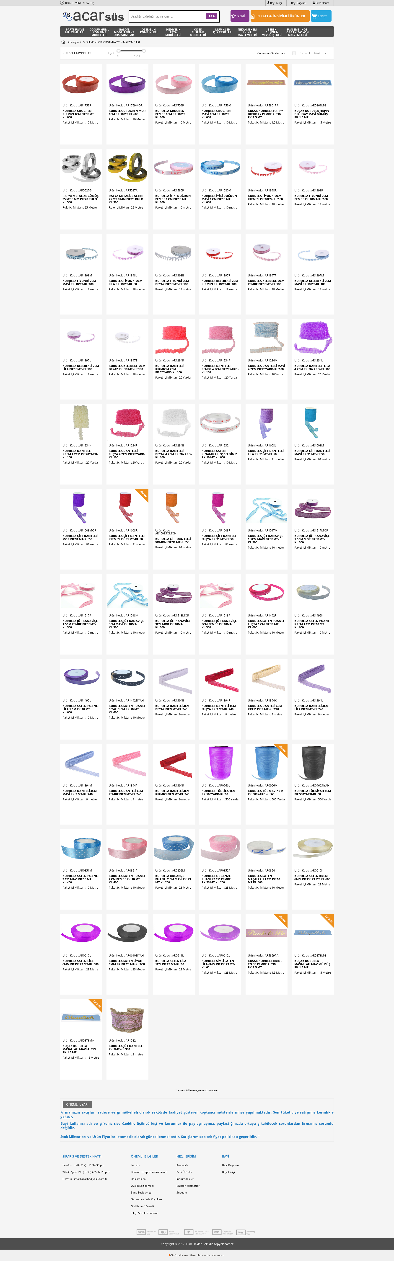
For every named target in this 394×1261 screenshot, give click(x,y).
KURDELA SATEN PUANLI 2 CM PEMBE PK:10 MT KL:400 (127, 879)
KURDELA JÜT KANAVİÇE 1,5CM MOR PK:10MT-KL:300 (311, 539)
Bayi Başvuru (298, 3)
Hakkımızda (138, 1179)
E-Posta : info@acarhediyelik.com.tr (84, 1179)
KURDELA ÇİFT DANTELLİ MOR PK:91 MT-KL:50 (80, 537)
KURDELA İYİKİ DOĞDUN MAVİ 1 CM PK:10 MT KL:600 (219, 199)
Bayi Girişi (276, 3)
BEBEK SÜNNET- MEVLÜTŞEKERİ (272, 31)
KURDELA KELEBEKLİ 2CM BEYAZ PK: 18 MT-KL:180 (127, 367)
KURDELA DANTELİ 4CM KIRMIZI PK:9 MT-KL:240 (172, 792)
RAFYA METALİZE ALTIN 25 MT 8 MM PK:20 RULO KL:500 (126, 199)
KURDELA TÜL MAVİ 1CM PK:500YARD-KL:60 (265, 792)
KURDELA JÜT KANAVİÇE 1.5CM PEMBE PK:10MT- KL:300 (80, 624)
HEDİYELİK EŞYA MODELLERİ (173, 31)
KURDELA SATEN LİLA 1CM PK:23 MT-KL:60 (170, 962)
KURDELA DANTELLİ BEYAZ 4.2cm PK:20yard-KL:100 (173, 454)
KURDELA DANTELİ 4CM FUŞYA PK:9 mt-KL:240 (219, 707)
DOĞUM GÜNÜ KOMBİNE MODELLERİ (99, 31)
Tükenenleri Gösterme (312, 53)
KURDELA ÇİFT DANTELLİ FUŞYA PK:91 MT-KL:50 (219, 537)
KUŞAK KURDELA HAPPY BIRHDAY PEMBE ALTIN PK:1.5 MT (265, 114)
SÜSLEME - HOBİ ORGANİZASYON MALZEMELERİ (297, 31)
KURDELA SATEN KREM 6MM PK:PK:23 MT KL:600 (312, 877)
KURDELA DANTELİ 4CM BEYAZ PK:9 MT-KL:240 (172, 707)
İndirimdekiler (185, 1179)
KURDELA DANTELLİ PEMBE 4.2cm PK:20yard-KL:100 (220, 369)
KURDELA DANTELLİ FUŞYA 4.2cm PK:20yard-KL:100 (127, 454)
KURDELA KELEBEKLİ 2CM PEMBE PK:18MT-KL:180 (266, 282)
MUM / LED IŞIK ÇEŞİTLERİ (222, 31)
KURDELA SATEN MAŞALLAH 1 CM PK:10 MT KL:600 (264, 879)
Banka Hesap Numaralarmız (149, 1172)
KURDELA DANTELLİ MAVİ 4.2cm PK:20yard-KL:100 (266, 367)
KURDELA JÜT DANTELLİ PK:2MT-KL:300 (126, 1047)
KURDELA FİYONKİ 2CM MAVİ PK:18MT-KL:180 (79, 282)
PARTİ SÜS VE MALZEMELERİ (74, 31)
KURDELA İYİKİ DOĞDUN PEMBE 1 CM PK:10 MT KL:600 (173, 199)
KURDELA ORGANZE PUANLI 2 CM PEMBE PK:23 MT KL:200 (216, 879)
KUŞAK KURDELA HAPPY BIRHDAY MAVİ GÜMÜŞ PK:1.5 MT (311, 114)
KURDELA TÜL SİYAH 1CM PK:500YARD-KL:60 (312, 792)
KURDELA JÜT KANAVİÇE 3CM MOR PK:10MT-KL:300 (172, 624)
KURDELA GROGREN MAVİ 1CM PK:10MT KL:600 (216, 114)
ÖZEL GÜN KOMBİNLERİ (149, 31)
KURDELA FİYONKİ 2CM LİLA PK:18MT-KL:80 (125, 282)
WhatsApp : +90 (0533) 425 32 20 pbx (86, 1172)
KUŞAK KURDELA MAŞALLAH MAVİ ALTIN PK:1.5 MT (79, 1049)
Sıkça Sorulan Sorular (144, 1213)
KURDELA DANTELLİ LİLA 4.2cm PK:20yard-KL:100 (312, 367)
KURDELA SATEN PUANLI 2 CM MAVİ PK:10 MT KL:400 (80, 879)
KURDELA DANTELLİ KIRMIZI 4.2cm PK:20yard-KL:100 (169, 369)
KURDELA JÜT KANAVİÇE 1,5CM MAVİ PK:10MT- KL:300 (265, 539)
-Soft (173, 1255)
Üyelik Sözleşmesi (142, 1186)
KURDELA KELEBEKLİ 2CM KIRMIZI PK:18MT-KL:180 (220, 282)
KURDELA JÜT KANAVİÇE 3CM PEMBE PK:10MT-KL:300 (219, 624)
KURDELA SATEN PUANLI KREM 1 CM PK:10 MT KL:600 (312, 624)
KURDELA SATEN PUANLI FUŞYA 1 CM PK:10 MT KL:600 (266, 624)
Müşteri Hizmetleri (188, 1186)
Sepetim (181, 1192)
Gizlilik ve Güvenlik (142, 1206)
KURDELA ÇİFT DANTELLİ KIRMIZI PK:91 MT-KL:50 (127, 537)
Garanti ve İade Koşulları (146, 1199)
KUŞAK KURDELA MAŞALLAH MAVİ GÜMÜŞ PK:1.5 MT (312, 964)
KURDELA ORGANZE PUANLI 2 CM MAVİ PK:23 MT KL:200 (173, 879)
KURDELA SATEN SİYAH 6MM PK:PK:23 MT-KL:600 (127, 962)
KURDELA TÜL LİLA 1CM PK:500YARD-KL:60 (219, 792)
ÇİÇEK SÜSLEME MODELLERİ (198, 31)
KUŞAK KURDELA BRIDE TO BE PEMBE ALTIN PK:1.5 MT (265, 964)
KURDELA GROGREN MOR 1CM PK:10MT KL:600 (127, 112)
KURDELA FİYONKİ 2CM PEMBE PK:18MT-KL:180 (311, 197)
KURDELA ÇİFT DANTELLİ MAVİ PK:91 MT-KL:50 (312, 452)
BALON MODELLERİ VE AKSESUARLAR (124, 31)
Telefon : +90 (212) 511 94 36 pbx (83, 1165)
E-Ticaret (183, 1255)
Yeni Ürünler (184, 1172)
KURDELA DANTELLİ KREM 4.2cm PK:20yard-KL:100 (80, 454)
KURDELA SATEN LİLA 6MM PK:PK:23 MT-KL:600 (80, 962)
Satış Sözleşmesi (141, 1192)
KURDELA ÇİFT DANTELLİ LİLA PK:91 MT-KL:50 (266, 452)
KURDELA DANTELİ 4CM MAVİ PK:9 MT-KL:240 (79, 792)
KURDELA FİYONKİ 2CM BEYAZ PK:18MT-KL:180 (172, 282)
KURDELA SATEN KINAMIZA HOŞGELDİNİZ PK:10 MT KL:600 (219, 454)
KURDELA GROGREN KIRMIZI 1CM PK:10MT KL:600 (78, 114)
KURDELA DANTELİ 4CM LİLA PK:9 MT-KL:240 (311, 707)
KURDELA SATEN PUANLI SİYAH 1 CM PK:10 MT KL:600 (127, 709)
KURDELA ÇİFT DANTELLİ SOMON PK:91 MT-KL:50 (173, 540)
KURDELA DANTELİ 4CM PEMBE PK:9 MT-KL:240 (126, 792)
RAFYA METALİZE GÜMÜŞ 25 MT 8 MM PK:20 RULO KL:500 (80, 199)
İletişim (135, 1165)
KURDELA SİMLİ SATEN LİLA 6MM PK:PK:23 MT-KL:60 (218, 964)
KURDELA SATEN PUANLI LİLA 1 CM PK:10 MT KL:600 (80, 709)
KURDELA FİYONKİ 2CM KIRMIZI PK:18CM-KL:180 (265, 197)
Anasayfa (182, 1165)
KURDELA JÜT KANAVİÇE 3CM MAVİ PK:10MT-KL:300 (126, 624)
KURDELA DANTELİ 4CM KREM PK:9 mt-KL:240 (265, 707)
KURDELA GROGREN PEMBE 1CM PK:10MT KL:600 (170, 114)
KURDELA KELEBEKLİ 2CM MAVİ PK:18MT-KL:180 (312, 282)
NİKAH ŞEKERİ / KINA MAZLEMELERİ (247, 31)
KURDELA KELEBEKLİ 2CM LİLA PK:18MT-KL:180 (80, 367)
